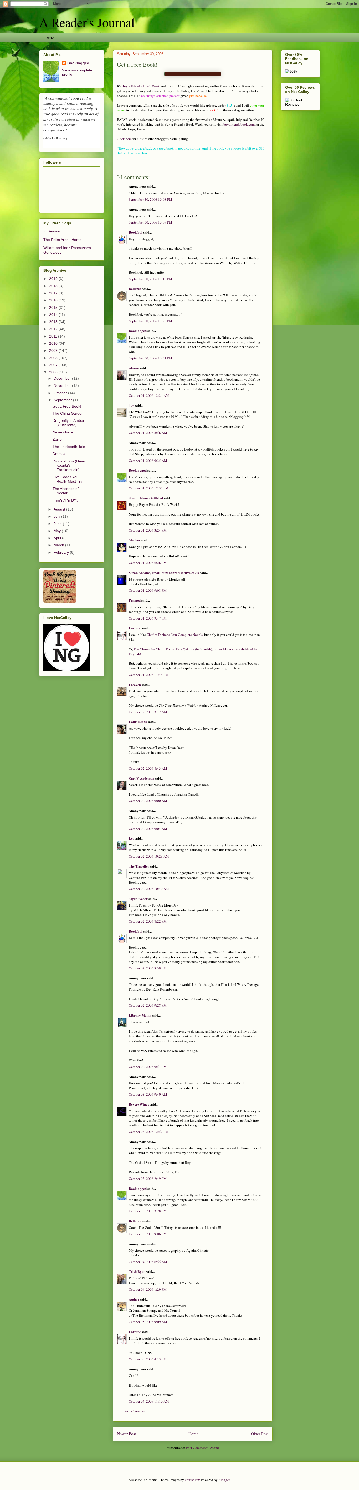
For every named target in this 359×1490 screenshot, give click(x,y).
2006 (54, 372)
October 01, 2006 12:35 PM (148, 488)
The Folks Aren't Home (62, 239)
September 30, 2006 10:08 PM (150, 199)
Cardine (135, 627)
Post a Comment (135, 1411)
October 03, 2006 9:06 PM (148, 1233)
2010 (54, 343)
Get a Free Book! (67, 406)
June (58, 524)
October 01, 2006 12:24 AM (149, 395)
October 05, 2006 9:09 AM (148, 1321)
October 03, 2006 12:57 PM (148, 1131)
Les (131, 838)
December (63, 378)
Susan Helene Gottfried (146, 498)
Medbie (134, 539)
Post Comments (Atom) (202, 1447)
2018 (54, 286)
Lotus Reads (138, 721)
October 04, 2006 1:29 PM (148, 1289)
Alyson (134, 367)
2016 (54, 300)
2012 (54, 329)
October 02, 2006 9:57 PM (148, 1066)
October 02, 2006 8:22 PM (148, 921)
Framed (135, 600)
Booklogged (138, 330)
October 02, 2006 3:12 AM (148, 712)
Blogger (224, 1479)
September (63, 400)
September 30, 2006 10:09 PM (150, 222)
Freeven (135, 684)
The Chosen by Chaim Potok (154, 649)
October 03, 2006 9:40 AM (148, 1094)
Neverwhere (63, 432)
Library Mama (140, 1015)
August (60, 509)
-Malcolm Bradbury (55, 138)
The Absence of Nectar (66, 491)
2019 (54, 278)
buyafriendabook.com (239, 124)
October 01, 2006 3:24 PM (148, 530)
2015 (54, 307)
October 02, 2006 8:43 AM (148, 768)
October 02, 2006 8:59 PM (148, 968)
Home (49, 37)
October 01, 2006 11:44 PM (148, 674)
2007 (54, 365)
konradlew (192, 1479)
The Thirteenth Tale (69, 446)
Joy (131, 405)
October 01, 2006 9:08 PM (148, 590)
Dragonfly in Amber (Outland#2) (68, 422)
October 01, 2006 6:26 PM (148, 562)
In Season (51, 231)
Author (134, 1299)
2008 (54, 358)
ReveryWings (139, 1104)
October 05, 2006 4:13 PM (148, 1359)
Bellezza (135, 288)
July (57, 516)
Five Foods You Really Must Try (67, 479)
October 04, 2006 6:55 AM (148, 1261)
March (59, 545)
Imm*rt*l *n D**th (66, 500)
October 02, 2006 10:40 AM (149, 888)
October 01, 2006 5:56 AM (148, 432)
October (61, 393)
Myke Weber (138, 898)
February (62, 552)
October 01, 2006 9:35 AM (148, 460)
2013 (54, 322)
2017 (54, 293)
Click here (124, 138)
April (58, 538)
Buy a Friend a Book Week (141, 86)
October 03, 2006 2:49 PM (148, 1178)
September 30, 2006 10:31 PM (150, 358)
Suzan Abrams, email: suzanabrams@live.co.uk (164, 572)
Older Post (259, 1433)
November (63, 385)
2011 (53, 336)
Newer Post (126, 1433)
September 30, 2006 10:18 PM (150, 278)
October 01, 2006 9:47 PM (148, 618)
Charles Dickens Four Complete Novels (175, 634)
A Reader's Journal (87, 22)
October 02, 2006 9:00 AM (148, 800)
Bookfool (135, 232)
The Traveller (139, 866)
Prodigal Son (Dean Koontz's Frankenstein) (69, 465)
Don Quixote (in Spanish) (194, 649)
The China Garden (68, 413)
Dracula (59, 454)
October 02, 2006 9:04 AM (148, 828)
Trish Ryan (137, 1271)
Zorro (57, 439)
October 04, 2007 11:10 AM (149, 1401)
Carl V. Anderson (141, 778)
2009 (54, 350)
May (58, 531)
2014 (54, 315)
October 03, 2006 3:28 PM (148, 1211)
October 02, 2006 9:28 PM (148, 1005)
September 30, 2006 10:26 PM (150, 321)
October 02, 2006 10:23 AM (149, 856)
